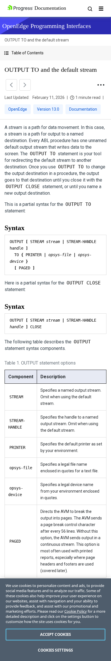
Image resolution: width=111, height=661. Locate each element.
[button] (55, 53)
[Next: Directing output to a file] (25, 85)
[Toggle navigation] (101, 8)
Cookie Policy (75, 611)
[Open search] (89, 8)
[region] (55, 619)
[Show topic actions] (100, 85)
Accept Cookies (55, 634)
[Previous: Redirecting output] (11, 85)
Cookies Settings (55, 650)
